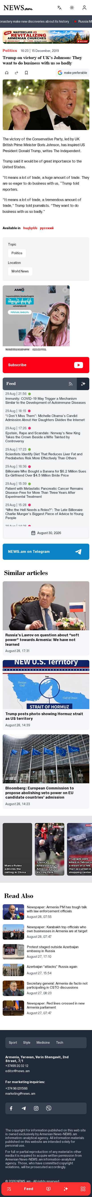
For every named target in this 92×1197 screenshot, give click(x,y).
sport (13, 1042)
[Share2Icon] (17, 73)
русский (47, 228)
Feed (28, 1189)
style (26, 1042)
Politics (10, 51)
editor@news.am (17, 1071)
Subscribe (17, 365)
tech (59, 1042)
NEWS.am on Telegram (29, 551)
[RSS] (70, 384)
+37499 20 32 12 (16, 1066)
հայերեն (30, 228)
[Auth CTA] (84, 8)
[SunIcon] (72, 8)
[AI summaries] (83, 384)
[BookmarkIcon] (26, 73)
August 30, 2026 (49, 533)
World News (20, 271)
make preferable (75, 73)
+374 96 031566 (16, 1088)
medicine (43, 1042)
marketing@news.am (20, 1093)
